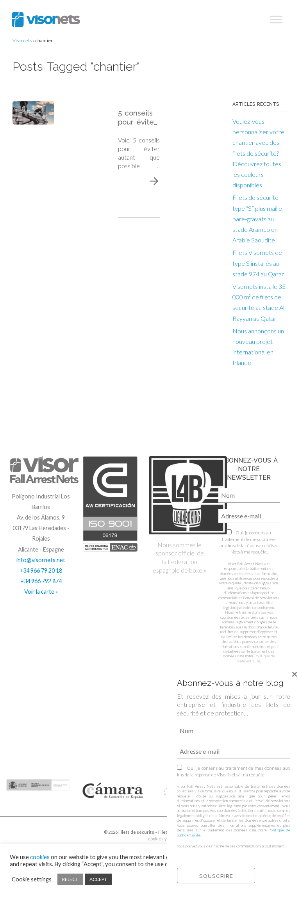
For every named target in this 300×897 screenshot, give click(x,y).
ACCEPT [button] (98, 879)
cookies (40, 857)
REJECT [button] (70, 879)
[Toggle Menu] (276, 19)
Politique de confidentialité (256, 658)
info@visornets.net (40, 560)
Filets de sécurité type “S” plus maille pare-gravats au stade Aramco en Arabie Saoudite (257, 219)
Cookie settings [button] (32, 879)
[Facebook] (22, 834)
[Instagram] (12, 834)
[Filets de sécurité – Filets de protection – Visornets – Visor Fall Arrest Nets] (46, 19)
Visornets (22, 40)
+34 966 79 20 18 (41, 570)
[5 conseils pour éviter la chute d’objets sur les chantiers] (33, 112)
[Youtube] (43, 834)
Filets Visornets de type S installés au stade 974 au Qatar (258, 263)
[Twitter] (33, 834)
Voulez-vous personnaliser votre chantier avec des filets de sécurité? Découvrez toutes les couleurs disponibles (258, 153)
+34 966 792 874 (41, 581)
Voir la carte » (41, 591)
